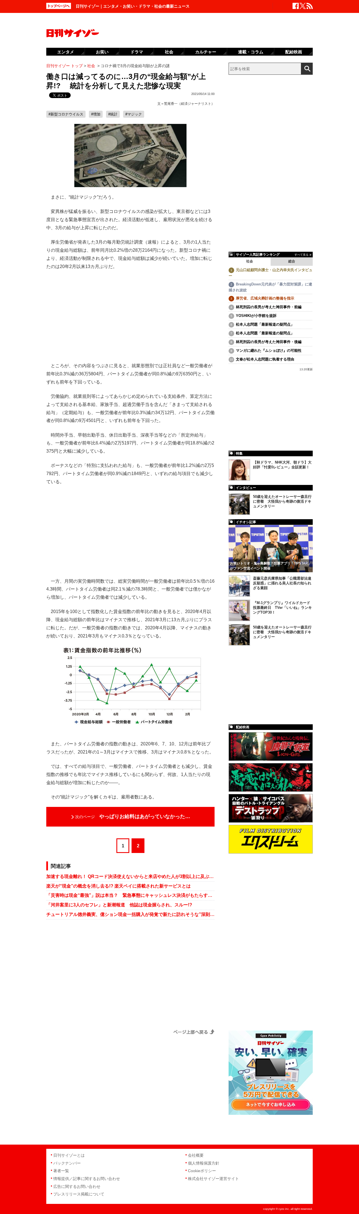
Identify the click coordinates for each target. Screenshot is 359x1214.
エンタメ (65, 51)
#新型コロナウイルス (66, 114)
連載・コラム (250, 51)
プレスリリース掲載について (78, 1194)
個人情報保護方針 (203, 1163)
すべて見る (301, 254)
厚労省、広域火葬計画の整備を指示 (265, 298)
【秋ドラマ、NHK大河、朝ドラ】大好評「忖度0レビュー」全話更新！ (282, 464)
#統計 (113, 114)
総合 (291, 261)
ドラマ (136, 51)
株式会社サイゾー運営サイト (213, 1178)
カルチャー (205, 51)
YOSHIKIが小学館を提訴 (256, 316)
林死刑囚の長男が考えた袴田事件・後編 (269, 342)
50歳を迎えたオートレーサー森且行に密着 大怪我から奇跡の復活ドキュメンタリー (282, 501)
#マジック (133, 114)
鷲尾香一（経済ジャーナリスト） (189, 104)
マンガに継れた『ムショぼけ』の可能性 (269, 350)
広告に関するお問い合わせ (76, 1186)
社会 (249, 261)
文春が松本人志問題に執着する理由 (265, 359)
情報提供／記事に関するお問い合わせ (86, 1178)
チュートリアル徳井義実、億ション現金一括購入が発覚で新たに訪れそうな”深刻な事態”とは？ (130, 914)
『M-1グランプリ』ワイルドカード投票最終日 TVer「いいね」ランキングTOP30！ (282, 607)
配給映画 (293, 51)
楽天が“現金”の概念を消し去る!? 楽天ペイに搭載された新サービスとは (118, 886)
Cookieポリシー (202, 1170)
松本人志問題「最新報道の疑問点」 (265, 324)
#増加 (95, 114)
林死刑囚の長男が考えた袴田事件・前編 (269, 307)
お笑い (102, 51)
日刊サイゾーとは (69, 1155)
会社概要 (196, 1155)
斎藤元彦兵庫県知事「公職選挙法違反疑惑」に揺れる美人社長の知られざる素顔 (282, 583)
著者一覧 (61, 1170)
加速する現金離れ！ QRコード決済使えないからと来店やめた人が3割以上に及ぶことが (130, 876)
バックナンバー (67, 1163)
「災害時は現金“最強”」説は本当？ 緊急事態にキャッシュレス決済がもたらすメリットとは (130, 895)
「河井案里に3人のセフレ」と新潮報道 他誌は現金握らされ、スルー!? (119, 904)
